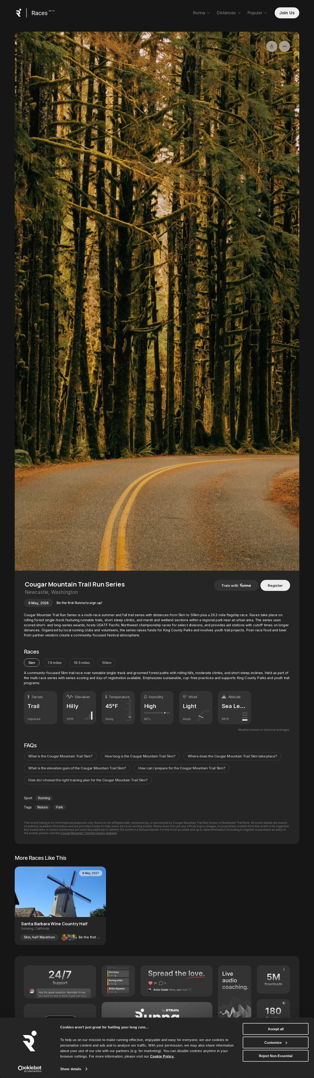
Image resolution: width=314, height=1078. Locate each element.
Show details (70, 1069)
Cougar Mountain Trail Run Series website (88, 833)
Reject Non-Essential (275, 1056)
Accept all (276, 1029)
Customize (273, 1042)
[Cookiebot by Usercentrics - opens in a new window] (30, 1069)
